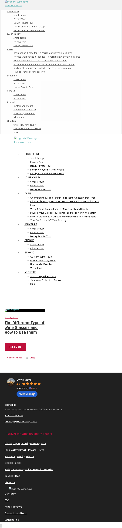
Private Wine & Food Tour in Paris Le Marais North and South (44, 64)
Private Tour (20, 19)
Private (34, 443)
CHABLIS (11, 90)
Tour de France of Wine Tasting (29, 72)
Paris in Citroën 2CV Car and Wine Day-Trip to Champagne (43, 68)
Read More (15, 346)
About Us (10, 482)
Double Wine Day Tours (25, 109)
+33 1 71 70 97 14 (14, 415)
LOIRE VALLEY (13, 34)
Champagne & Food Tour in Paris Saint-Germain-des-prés (43, 53)
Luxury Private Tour (23, 23)
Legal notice (12, 519)
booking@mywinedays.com (21, 421)
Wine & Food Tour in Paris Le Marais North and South (40, 60)
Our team (10, 493)
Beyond (11, 102)
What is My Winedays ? (25, 125)
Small (24, 443)
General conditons (16, 513)
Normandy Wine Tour (24, 113)
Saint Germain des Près (39, 469)
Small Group (20, 15)
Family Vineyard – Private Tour (29, 30)
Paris (7, 469)
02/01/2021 (11, 317)
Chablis (9, 463)
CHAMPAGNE (13, 11)
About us (11, 121)
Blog (16, 132)
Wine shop (19, 117)
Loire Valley (11, 450)
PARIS (10, 49)
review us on (25, 393)
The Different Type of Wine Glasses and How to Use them (24, 328)
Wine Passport (13, 506)
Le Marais (17, 469)
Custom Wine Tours (23, 106)
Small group (20, 38)
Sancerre (10, 456)
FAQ (7, 500)
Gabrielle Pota (14, 357)
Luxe (43, 443)
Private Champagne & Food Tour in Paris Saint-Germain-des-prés (47, 57)
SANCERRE (12, 75)
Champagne (12, 443)
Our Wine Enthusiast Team (27, 128)
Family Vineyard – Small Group (29, 26)
